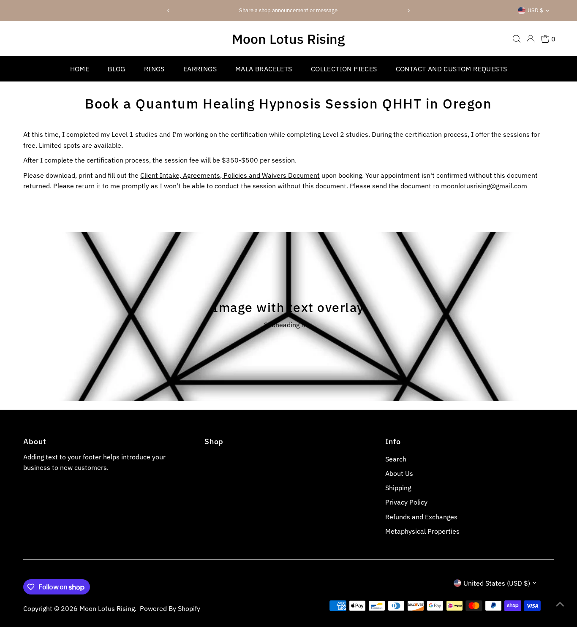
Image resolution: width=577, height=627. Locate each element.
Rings (154, 69)
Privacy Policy (406, 502)
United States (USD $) (496, 583)
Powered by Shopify (170, 608)
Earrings (200, 69)
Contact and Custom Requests (451, 69)
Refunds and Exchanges (421, 517)
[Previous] (168, 10)
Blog (116, 69)
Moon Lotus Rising (288, 39)
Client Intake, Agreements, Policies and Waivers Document (230, 175)
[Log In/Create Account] (530, 39)
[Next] (408, 10)
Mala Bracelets (263, 69)
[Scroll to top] (560, 603)
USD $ (535, 10)
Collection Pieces (344, 69)
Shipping (398, 487)
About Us (399, 473)
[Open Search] (516, 39)
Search (395, 459)
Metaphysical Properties (422, 531)
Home (80, 69)
